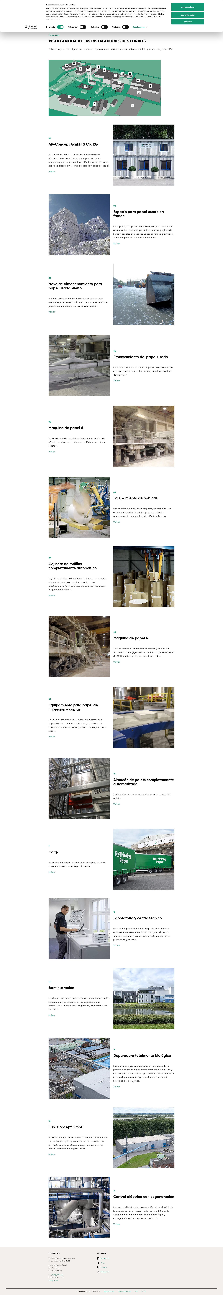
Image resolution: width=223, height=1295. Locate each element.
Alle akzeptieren (187, 7)
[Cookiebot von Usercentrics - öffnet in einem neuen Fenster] (31, 27)
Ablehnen (188, 22)
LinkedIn (103, 1267)
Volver (52, 172)
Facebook (104, 1258)
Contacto (54, 1254)
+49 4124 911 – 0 (56, 1275)
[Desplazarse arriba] (218, 1290)
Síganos (101, 1254)
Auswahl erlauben (187, 15)
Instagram (104, 1272)
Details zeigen (138, 27)
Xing (102, 1263)
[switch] (83, 27)
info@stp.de (53, 1280)
